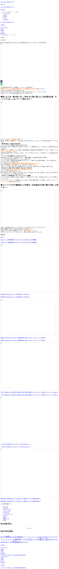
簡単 (4, 542)
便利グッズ (6, 518)
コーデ (31, 536)
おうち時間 (5, 537)
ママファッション (8, 514)
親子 (18, 542)
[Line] (29, 84)
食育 (27, 542)
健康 (26, 539)
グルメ (5, 15)
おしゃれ (5, 506)
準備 (2, 542)
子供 (34, 539)
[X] (29, 81)
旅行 (54, 539)
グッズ (5, 18)
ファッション (6, 13)
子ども (30, 539)
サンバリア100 (7, 509)
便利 (4, 517)
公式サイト (47, 177)
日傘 (4, 520)
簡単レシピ (7, 542)
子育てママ (48, 539)
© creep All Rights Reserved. (19, 555)
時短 (56, 539)
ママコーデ (6, 512)
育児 (15, 542)
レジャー (5, 515)
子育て (5, 16)
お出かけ (5, 19)
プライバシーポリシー (6, 555)
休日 (13, 539)
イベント (25, 536)
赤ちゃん (23, 542)
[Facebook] (29, 83)
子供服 (36, 539)
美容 (11, 542)
